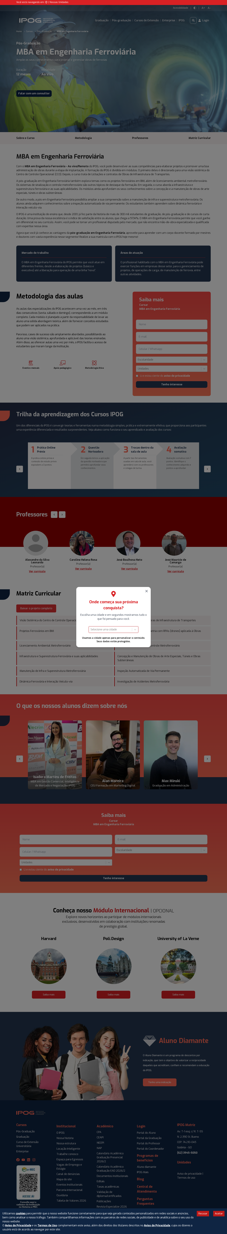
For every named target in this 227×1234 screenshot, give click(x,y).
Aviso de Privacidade (18, 1225)
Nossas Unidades (59, 2)
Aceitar (219, 1213)
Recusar (202, 1213)
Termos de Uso (47, 1225)
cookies (21, 1213)
